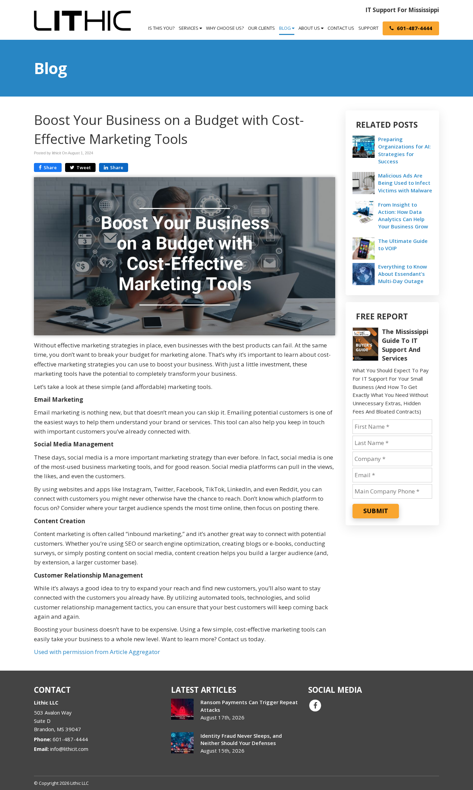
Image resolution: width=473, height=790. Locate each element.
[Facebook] (315, 705)
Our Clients (261, 28)
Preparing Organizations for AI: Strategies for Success (404, 150)
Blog (285, 28)
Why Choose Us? (225, 28)
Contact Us (341, 28)
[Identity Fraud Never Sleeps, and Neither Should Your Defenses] (182, 742)
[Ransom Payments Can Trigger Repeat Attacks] (182, 709)
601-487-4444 (413, 28)
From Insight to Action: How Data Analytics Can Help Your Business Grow (403, 215)
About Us (309, 28)
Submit (375, 511)
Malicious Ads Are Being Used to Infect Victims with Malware (405, 182)
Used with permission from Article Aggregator (97, 652)
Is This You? (161, 28)
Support (368, 28)
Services (189, 28)
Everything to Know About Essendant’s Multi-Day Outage (402, 273)
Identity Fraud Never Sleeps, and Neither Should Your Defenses (241, 739)
